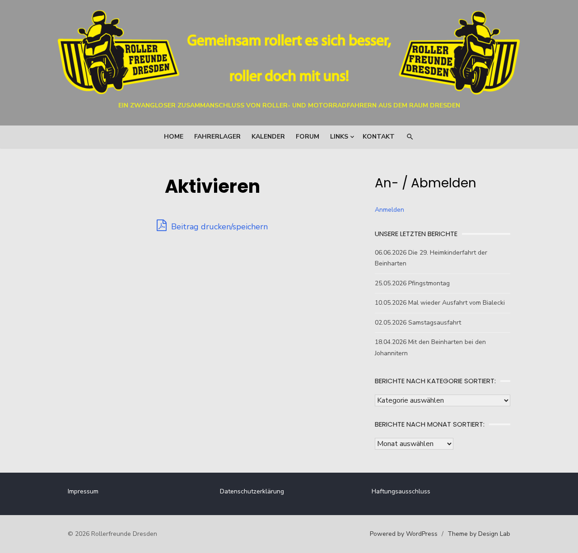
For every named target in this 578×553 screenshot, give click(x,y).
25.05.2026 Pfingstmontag (412, 283)
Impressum (83, 491)
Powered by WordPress (404, 534)
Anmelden (389, 209)
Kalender (268, 136)
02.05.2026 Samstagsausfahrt (418, 322)
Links (339, 136)
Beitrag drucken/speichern (218, 226)
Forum (307, 136)
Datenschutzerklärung (252, 491)
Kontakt (379, 136)
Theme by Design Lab (478, 534)
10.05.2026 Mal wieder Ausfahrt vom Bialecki (440, 302)
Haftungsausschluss (401, 491)
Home (173, 136)
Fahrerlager (217, 136)
